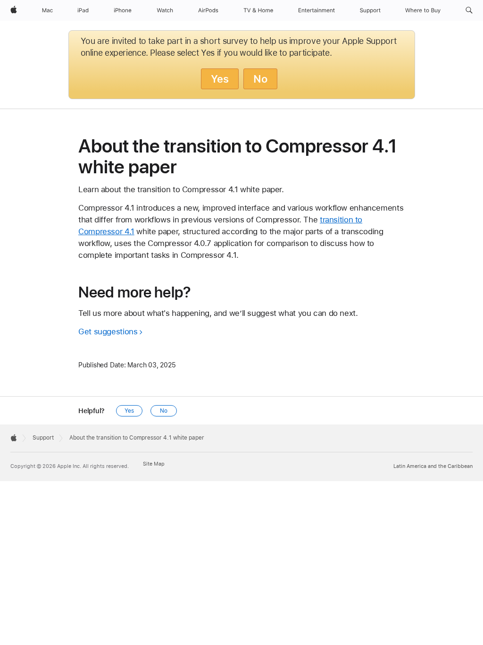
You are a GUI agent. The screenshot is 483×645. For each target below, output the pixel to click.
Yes (220, 79)
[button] (469, 10)
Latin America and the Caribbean (433, 466)
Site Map (154, 464)
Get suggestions (107, 331)
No (260, 79)
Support (43, 437)
